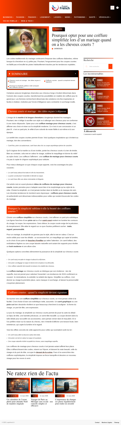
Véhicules (60, 396)
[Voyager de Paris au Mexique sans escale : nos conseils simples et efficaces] (43, 385)
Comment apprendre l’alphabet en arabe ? (103, 97)
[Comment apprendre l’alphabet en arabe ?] (90, 95)
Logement (100, 118)
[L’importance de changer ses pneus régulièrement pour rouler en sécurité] (67, 385)
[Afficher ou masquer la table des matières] (52, 74)
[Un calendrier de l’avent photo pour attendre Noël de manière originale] (18, 385)
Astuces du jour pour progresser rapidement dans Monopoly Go (103, 84)
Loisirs (99, 80)
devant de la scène (44, 352)
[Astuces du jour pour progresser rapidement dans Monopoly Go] (90, 82)
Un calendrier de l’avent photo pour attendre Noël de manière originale (17, 401)
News (34, 396)
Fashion (58, 29)
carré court (47, 220)
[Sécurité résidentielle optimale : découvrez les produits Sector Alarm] (90, 121)
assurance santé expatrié (93, 134)
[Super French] (60, 7)
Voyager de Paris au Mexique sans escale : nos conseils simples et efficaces (42, 402)
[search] (112, 8)
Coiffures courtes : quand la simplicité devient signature (60, 81)
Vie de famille (13, 396)
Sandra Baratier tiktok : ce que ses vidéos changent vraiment (104, 109)
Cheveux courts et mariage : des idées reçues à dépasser (24, 81)
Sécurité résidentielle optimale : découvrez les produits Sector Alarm (104, 122)
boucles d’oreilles (35, 241)
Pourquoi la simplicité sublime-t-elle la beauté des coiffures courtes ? (24, 86)
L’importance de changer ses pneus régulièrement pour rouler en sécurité (65, 401)
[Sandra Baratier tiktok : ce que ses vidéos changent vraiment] (90, 108)
